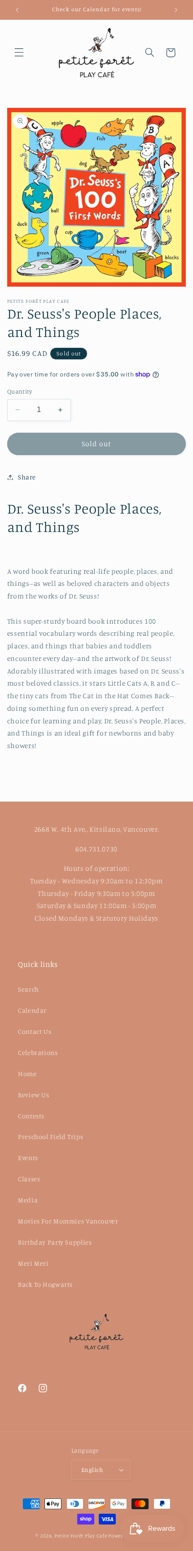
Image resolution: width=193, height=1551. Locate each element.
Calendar (32, 1010)
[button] (19, 52)
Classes (29, 1179)
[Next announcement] (176, 10)
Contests (31, 1116)
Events (28, 1157)
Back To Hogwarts (45, 1284)
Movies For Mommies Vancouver (68, 1221)
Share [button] (27, 477)
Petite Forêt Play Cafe (80, 1536)
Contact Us (34, 1031)
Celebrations (38, 1052)
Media (28, 1200)
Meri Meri (33, 1263)
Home (27, 1073)
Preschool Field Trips (50, 1136)
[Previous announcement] (17, 10)
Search (28, 989)
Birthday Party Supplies (55, 1242)
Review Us (33, 1095)
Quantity (19, 391)
